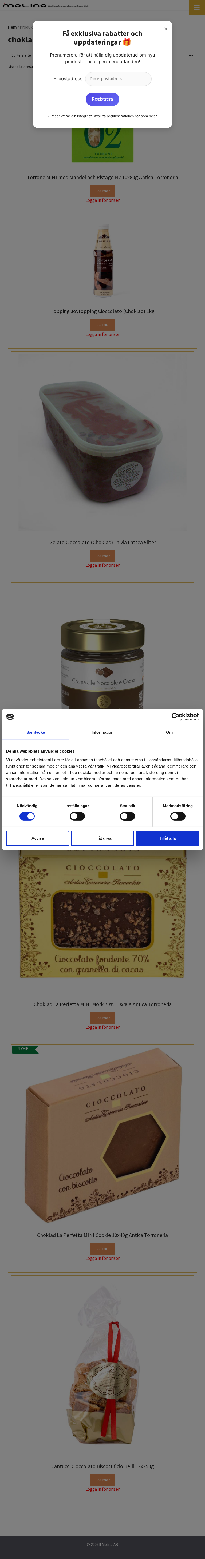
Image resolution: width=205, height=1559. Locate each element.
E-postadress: (69, 78)
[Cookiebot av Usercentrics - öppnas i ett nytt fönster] (175, 717)
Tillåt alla (167, 838)
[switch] (77, 816)
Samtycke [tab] (35, 732)
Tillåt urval (102, 838)
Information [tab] (102, 732)
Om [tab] (169, 732)
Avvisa (37, 838)
